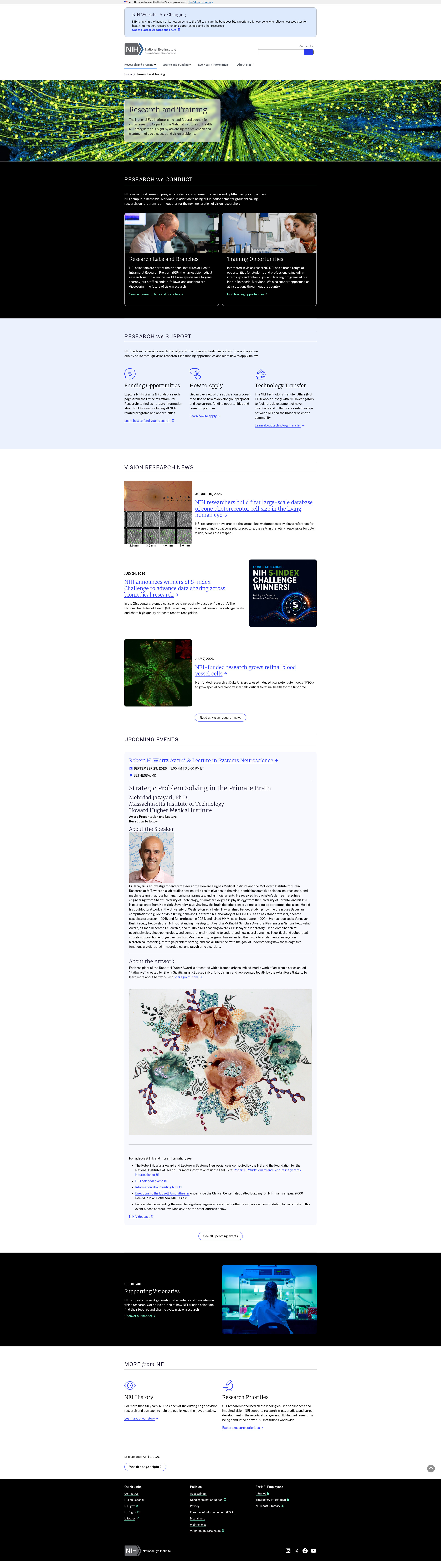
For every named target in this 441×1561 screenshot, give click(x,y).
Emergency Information (271, 1499)
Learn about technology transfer (278, 425)
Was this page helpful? (145, 1467)
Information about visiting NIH (156, 1187)
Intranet (261, 1493)
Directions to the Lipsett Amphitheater (162, 1193)
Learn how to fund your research (147, 421)
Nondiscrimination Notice (206, 1500)
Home (128, 74)
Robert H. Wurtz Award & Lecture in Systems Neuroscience (201, 760)
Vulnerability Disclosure (205, 1531)
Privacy (194, 1506)
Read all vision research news (220, 717)
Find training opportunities (245, 294)
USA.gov (129, 1518)
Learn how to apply (203, 416)
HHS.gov (130, 1512)
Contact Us (306, 46)
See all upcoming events (220, 1236)
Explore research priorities (241, 1428)
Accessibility (198, 1493)
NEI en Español (134, 1500)
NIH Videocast (139, 1216)
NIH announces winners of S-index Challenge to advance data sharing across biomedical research (174, 588)
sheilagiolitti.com (186, 977)
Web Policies (198, 1524)
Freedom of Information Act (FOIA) (212, 1512)
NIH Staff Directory (268, 1506)
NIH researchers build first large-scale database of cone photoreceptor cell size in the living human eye (254, 508)
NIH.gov (129, 1506)
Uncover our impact (138, 1316)
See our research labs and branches (154, 294)
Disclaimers (197, 1518)
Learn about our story (139, 1418)
